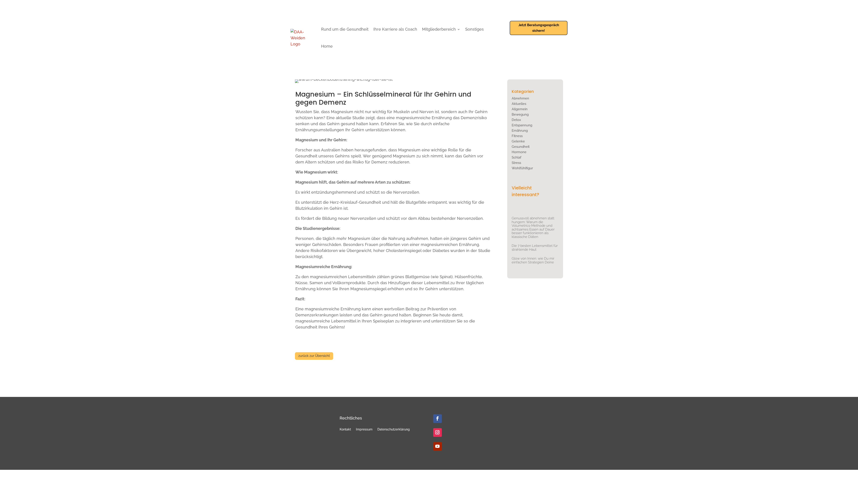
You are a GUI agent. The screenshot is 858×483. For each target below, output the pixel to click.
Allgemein (520, 109)
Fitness (517, 136)
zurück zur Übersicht (314, 356)
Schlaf (516, 157)
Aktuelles (519, 104)
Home (327, 46)
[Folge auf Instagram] (437, 432)
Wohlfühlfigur (522, 168)
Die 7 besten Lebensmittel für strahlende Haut (535, 248)
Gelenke (518, 141)
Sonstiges (474, 29)
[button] (10, 473)
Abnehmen (520, 98)
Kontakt (345, 429)
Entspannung (522, 125)
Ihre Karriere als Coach (395, 29)
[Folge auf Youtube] (437, 446)
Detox (516, 120)
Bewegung (520, 114)
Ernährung (520, 131)
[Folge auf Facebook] (437, 418)
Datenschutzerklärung (393, 429)
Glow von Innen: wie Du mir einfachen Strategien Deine (533, 260)
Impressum (364, 429)
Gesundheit (521, 147)
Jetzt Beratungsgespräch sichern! (538, 28)
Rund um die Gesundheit (344, 29)
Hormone (519, 152)
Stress (516, 163)
